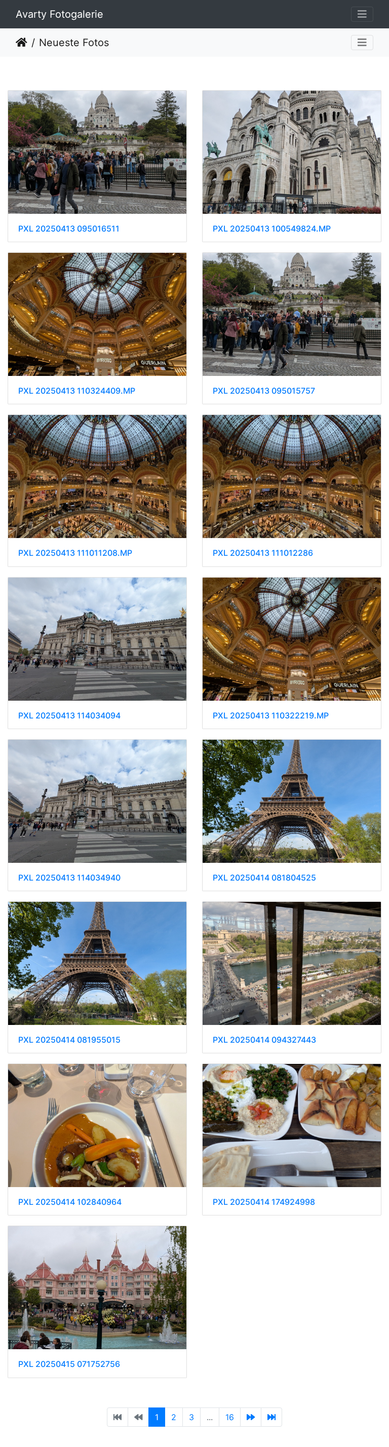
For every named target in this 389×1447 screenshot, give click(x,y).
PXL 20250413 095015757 (264, 391)
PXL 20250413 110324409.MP (76, 391)
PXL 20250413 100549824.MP (272, 229)
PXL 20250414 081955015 (69, 1040)
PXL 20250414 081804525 (264, 878)
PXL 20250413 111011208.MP (75, 553)
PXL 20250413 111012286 (263, 553)
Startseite (21, 42)
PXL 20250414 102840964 (70, 1202)
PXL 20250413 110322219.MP (271, 715)
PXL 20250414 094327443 (264, 1040)
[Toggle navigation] (362, 14)
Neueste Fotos (74, 42)
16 (229, 1417)
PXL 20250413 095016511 (69, 229)
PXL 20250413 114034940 (69, 878)
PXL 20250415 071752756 (69, 1364)
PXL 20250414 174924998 (264, 1202)
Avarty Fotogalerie (59, 14)
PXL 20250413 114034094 (69, 715)
